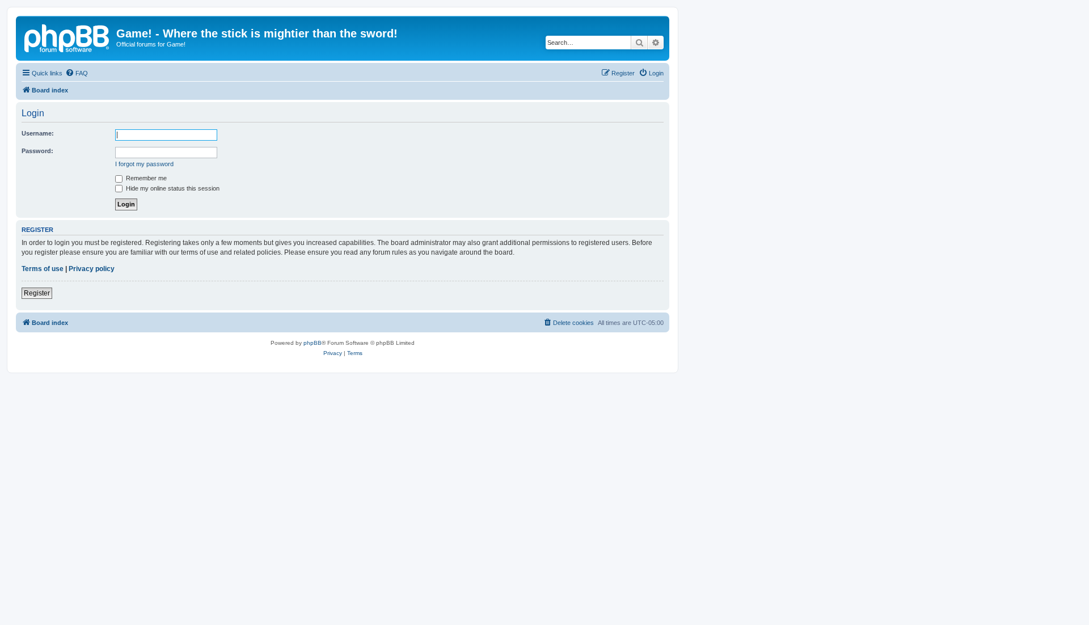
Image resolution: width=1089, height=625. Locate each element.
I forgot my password (144, 164)
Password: (37, 150)
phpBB (312, 343)
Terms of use (43, 269)
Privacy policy (92, 269)
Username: (38, 133)
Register (37, 293)
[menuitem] (76, 73)
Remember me (145, 178)
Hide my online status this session (172, 188)
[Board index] (67, 37)
